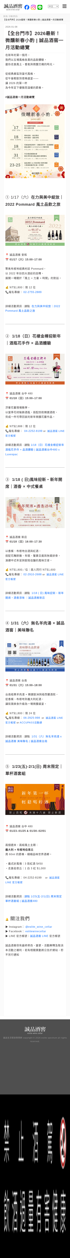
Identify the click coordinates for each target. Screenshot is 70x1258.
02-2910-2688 (32, 574)
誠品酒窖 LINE (39, 936)
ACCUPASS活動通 (31, 722)
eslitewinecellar (35, 931)
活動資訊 (13, 16)
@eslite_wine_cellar (38, 926)
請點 (27, 896)
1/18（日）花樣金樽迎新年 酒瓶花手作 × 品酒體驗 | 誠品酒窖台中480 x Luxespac (34, 450)
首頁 (5, 16)
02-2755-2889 (32, 292)
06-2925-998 (31, 717)
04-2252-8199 (33, 431)
